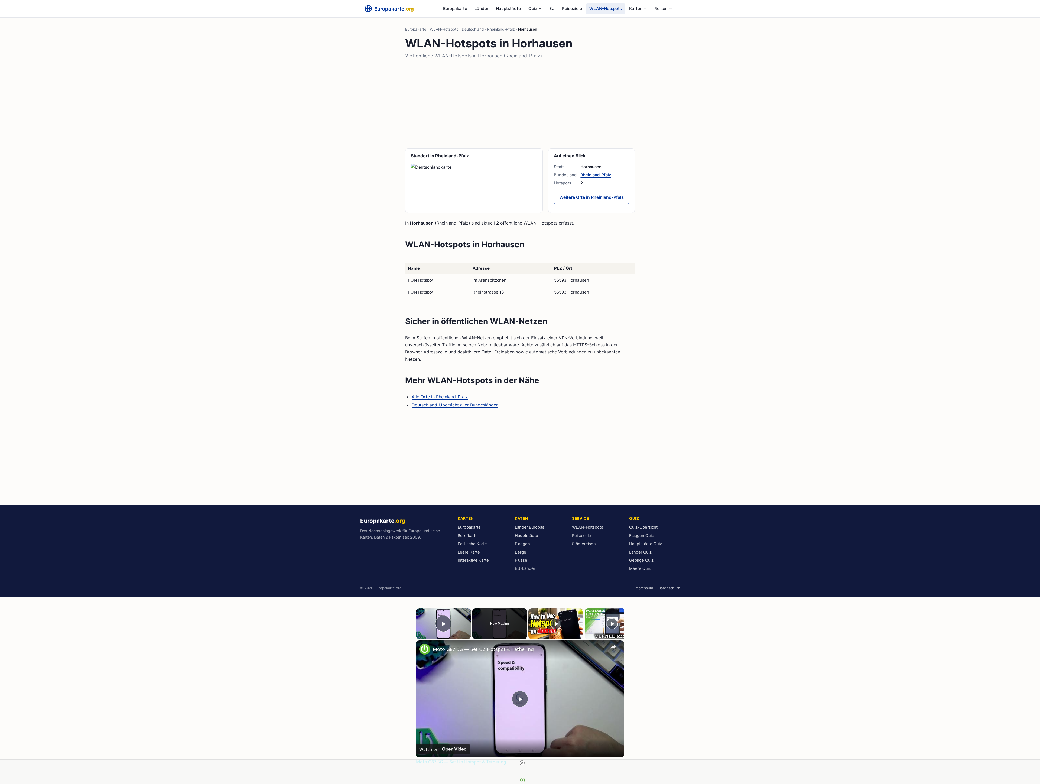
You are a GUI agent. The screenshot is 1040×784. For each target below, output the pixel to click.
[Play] (556, 623)
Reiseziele (572, 8)
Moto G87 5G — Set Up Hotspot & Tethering (483, 649)
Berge (520, 552)
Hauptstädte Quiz (645, 543)
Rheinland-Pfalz (501, 29)
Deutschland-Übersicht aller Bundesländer (455, 405)
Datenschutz (669, 588)
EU (552, 8)
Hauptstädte (508, 8)
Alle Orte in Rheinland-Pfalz (440, 396)
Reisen (661, 8)
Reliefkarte (468, 535)
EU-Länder (525, 568)
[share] (613, 647)
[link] (424, 649)
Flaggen (522, 543)
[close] (522, 762)
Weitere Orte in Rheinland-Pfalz (591, 197)
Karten (635, 8)
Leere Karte (469, 552)
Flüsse (521, 560)
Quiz (532, 8)
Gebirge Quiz (641, 560)
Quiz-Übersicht (643, 527)
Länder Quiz (640, 552)
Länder (481, 8)
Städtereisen (584, 543)
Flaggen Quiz (641, 535)
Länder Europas (529, 527)
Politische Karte (472, 543)
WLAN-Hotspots (605, 8)
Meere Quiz (640, 568)
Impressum (644, 588)
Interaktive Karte (473, 560)
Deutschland (473, 29)
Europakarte (455, 8)
